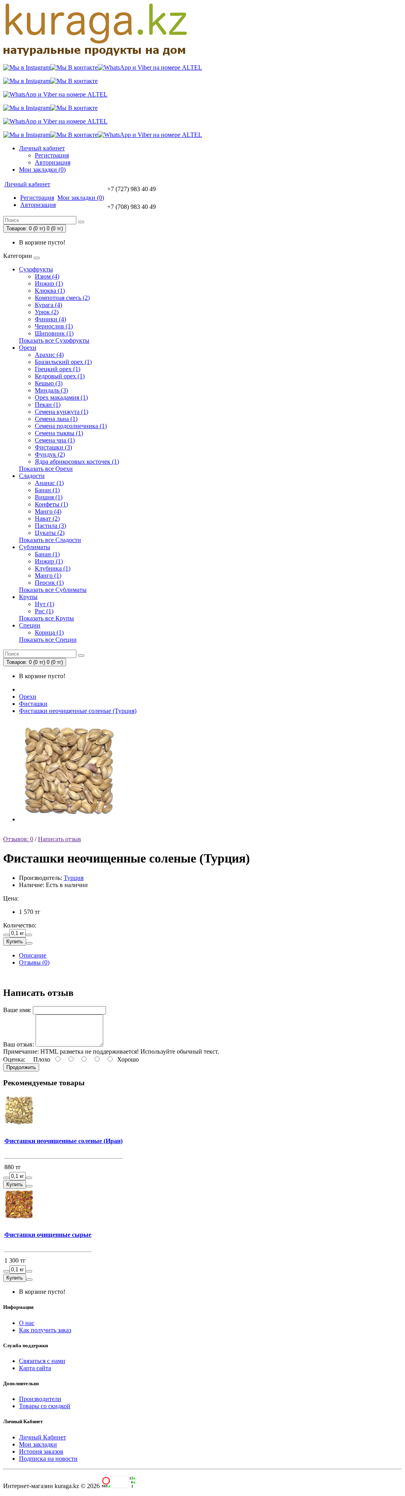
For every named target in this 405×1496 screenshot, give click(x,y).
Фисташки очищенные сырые (47, 1234)
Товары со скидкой (44, 1406)
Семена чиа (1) (55, 440)
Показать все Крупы (46, 618)
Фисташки (33, 703)
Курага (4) (48, 304)
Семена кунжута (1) (61, 411)
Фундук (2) (50, 454)
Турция (73, 877)
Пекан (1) (48, 404)
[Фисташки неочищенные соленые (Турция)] (69, 819)
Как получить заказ (45, 1330)
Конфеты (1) (51, 504)
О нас (26, 1323)
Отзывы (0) (34, 962)
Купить (14, 941)
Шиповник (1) (54, 333)
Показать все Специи (48, 639)
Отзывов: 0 (18, 839)
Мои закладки (38, 1444)
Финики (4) (50, 319)
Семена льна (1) (56, 418)
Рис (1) (44, 611)
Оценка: (14, 1059)
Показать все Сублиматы (53, 589)
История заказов (41, 1451)
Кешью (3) (48, 383)
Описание (32, 955)
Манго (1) (48, 575)
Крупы (28, 596)
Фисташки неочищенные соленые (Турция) (77, 710)
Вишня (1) (48, 497)
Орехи (27, 347)
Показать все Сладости (50, 540)
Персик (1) (49, 582)
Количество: (19, 925)
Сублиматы (34, 547)
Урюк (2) (47, 312)
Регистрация (52, 155)
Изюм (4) (47, 276)
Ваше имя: (17, 1010)
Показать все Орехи (46, 468)
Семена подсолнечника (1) (71, 426)
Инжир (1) (49, 283)
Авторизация (52, 162)
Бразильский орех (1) (63, 361)
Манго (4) (48, 511)
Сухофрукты (36, 269)
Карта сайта (35, 1368)
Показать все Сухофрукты (54, 340)
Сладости (32, 475)
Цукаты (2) (49, 532)
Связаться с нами (42, 1361)
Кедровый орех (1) (60, 376)
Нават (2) (47, 518)
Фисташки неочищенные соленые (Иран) (63, 1141)
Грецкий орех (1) (57, 369)
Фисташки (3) (53, 447)
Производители (40, 1399)
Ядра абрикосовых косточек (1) (77, 461)
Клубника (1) (52, 568)
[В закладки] (29, 943)
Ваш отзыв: (18, 1044)
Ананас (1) (49, 483)
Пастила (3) (50, 525)
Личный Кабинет (42, 1437)
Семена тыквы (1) (59, 433)
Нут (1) (44, 604)
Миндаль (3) (51, 390)
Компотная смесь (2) (62, 297)
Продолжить (21, 1067)
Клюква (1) (50, 290)
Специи (29, 625)
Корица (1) (49, 632)
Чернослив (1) (54, 326)
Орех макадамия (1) (61, 397)
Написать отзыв (59, 839)
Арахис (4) (49, 354)
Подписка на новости (48, 1458)
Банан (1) (47, 490)
